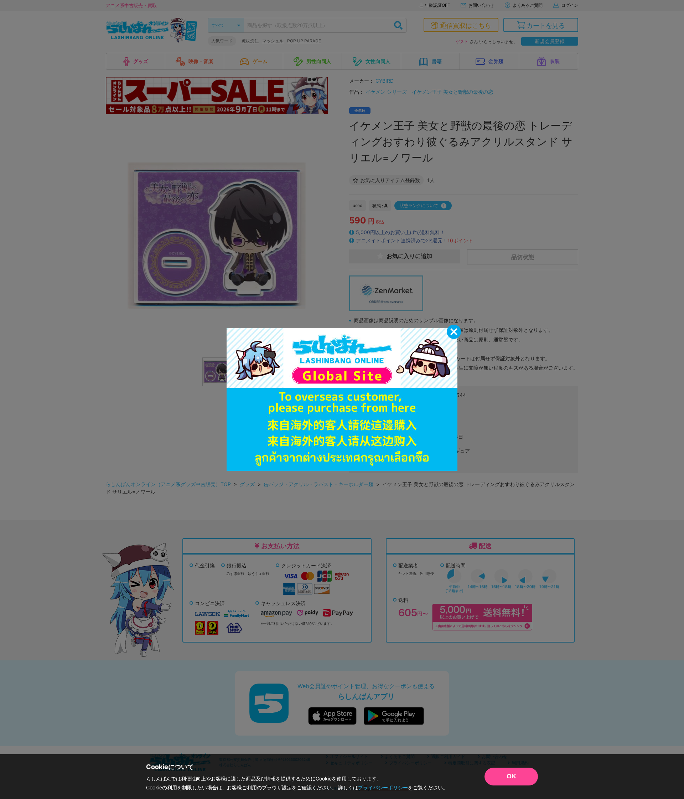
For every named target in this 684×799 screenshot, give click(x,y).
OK (511, 776)
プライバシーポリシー (383, 787)
